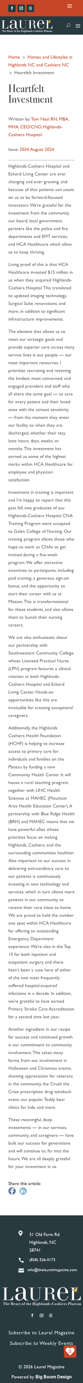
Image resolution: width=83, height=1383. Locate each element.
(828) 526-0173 (42, 1259)
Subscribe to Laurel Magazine (42, 1332)
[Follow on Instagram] (21, 8)
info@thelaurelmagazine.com (52, 1270)
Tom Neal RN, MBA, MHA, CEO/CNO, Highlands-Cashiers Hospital (38, 127)
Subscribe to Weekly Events (41, 1343)
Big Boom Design (54, 1377)
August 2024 (42, 149)
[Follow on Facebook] (12, 8)
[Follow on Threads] (30, 8)
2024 (24, 149)
